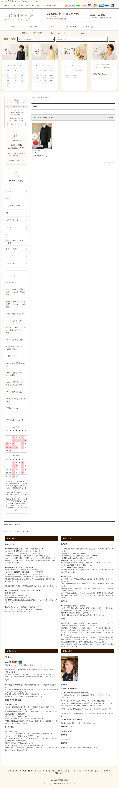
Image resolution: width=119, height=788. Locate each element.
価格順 (45, 117)
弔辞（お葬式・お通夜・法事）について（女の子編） (15, 304)
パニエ (8, 234)
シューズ (69, 70)
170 (8, 85)
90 (14, 65)
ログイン (52, 27)
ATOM (62, 773)
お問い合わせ (71, 27)
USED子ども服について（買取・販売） (15, 348)
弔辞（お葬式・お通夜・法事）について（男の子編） (15, 292)
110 (15, 70)
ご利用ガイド (11, 356)
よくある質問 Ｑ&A (14, 321)
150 (8, 80)
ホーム (33, 97)
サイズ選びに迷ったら (15, 392)
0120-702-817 (97, 14)
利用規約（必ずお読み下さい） (15, 400)
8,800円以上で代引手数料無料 (32, 33)
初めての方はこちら (58, 33)
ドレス (8, 191)
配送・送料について (30, 771)
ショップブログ (104, 771)
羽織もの (9, 198)
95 (20, 65)
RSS (56, 773)
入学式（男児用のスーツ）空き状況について (15, 383)
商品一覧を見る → (100, 74)
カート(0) (89, 27)
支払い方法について (15, 771)
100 (8, 70)
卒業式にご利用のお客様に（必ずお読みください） (15, 330)
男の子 (40, 97)
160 (15, 80)
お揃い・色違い (12, 249)
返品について (42, 771)
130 (15, 75)
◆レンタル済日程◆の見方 (15, 364)
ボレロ (78, 70)
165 (22, 80)
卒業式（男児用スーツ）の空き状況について (15, 374)
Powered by (47, 784)
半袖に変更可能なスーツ (15, 314)
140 (22, 75)
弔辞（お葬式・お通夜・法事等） (15, 241)
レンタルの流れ (12, 282)
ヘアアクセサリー (13, 220)
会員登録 (33, 27)
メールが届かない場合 (15, 340)
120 (22, 70)
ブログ (83, 33)
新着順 (51, 117)
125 (8, 75)
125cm (46, 97)
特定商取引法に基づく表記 (57, 771)
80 (8, 65)
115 (51, 70)
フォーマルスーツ (13, 206)
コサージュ (10, 256)
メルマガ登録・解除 (91, 771)
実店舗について (12, 408)
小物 (67, 75)
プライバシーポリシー (75, 771)
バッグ (8, 227)
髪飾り (75, 75)
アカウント (14, 27)
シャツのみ (10, 263)
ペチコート (69, 65)
